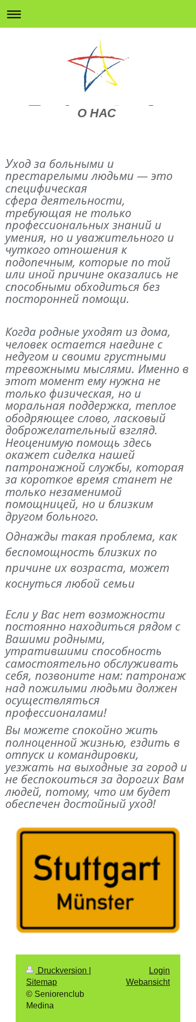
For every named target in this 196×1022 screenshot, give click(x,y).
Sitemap (41, 982)
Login (159, 970)
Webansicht (148, 982)
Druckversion (62, 970)
